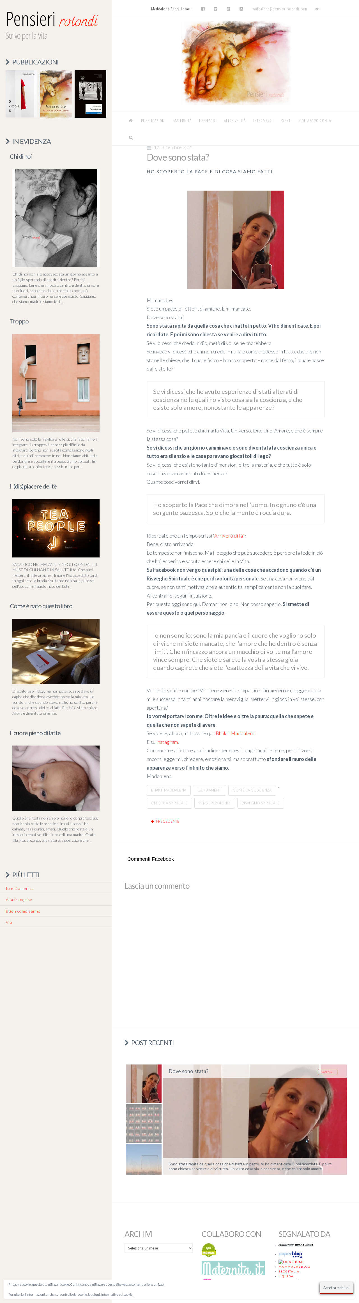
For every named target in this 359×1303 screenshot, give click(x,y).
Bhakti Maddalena (235, 733)
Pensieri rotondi (215, 803)
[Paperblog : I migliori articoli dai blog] (291, 1254)
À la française (19, 899)
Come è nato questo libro (41, 606)
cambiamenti (209, 790)
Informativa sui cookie (117, 1294)
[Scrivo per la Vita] (235, 103)
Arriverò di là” (229, 536)
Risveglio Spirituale (261, 803)
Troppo (19, 321)
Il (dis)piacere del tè (33, 486)
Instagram (167, 742)
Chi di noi (21, 156)
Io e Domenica (20, 888)
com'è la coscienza (252, 790)
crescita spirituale (169, 803)
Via (9, 922)
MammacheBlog (294, 1266)
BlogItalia (289, 1271)
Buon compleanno (23, 911)
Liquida (286, 1276)
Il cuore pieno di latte (35, 733)
